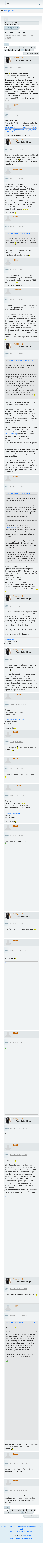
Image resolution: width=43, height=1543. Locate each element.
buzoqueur (18, 169)
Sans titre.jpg (11, 640)
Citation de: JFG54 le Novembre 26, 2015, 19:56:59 (21, 1322)
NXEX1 (16, 105)
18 (29, 50)
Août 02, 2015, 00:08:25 (16, 768)
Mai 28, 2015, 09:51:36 (16, 67)
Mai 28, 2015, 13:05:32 (16, 659)
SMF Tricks (27, 1535)
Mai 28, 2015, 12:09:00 (16, 353)
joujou (16, 216)
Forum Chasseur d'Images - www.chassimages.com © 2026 (21, 1527)
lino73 (15, 1453)
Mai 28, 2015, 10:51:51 (16, 299)
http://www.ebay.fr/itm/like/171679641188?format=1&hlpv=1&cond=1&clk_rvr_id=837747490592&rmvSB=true (21, 129)
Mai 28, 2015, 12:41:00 (16, 486)
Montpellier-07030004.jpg (15, 720)
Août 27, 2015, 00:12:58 (16, 923)
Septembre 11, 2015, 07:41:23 (18, 950)
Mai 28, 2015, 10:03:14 (16, 178)
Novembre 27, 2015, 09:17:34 (18, 1463)
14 (15, 50)
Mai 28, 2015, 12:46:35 (18, 606)
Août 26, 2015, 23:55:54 (16, 835)
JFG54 (15, 732)
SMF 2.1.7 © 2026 (16, 1538)
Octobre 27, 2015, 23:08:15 (17, 1042)
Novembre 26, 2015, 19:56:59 (18, 1155)
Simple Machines (30, 1538)
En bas (6, 44)
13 (12, 50)
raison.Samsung (11, 434)
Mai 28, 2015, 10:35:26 (16, 270)
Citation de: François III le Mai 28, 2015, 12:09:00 (21, 493)
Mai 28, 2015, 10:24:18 (16, 226)
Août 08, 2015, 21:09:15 (18, 795)
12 (9, 50)
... (15, 47)
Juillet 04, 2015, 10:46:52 (19, 704)
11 (5, 50)
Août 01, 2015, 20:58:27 (16, 742)
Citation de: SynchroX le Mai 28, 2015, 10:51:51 (20, 360)
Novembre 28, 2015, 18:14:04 (18, 1490)
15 (19, 50)
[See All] (5, 19)
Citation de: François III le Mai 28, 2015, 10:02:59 (21, 233)
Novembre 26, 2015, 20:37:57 (18, 1289)
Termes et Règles (20, 1531)
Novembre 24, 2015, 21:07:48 (18, 1128)
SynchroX (17, 289)
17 (26, 50)
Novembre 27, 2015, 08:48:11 (18, 1315)
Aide (11, 1531)
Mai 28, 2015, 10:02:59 (16, 149)
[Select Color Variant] (39, 4)
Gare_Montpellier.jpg (13, 813)
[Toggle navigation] (8, 3)
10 (35, 47)
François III (18, 57)
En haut (6, 1507)
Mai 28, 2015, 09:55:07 (16, 115)
